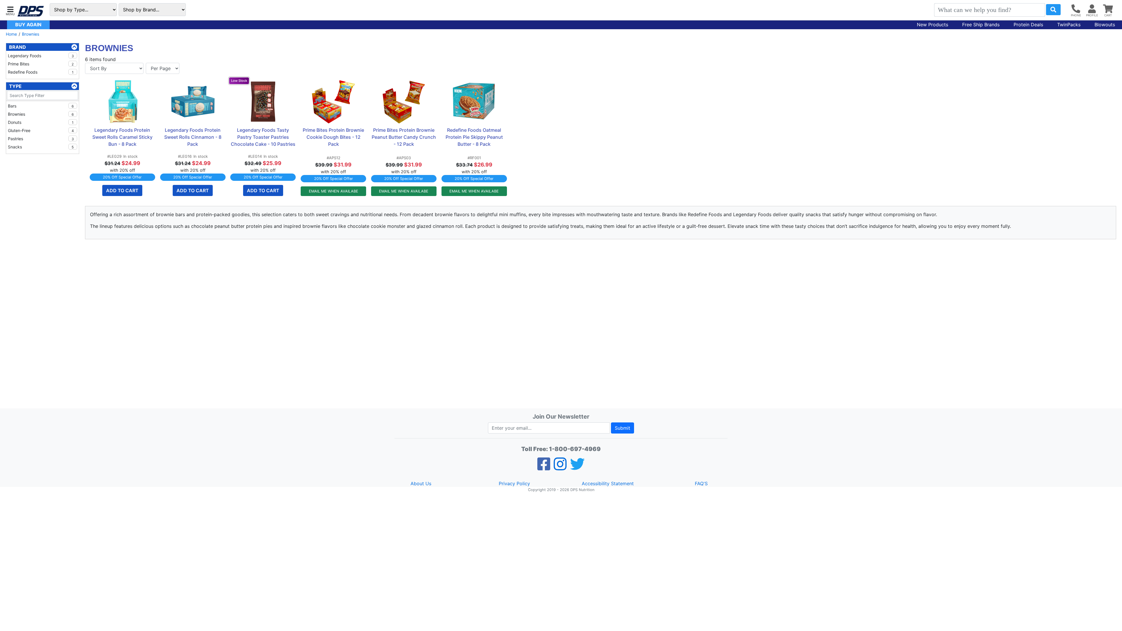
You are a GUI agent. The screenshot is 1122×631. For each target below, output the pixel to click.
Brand (17, 47)
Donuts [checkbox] (41, 122)
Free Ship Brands (981, 24)
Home (11, 34)
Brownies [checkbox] (41, 114)
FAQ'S (701, 483)
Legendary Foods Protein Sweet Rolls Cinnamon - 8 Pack (193, 137)
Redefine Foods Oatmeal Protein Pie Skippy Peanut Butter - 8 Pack (475, 137)
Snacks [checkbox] (41, 146)
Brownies (30, 34)
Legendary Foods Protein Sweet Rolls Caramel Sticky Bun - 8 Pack (123, 137)
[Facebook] (544, 468)
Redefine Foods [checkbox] (41, 72)
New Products (932, 24)
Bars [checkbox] (41, 105)
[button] (10, 10)
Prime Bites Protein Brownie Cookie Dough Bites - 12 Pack (334, 137)
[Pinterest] (560, 468)
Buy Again (28, 24)
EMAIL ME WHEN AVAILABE (333, 191)
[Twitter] (577, 468)
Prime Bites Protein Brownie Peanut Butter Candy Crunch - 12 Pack (404, 137)
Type (15, 86)
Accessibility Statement (608, 483)
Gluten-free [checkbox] (41, 130)
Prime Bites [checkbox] (41, 63)
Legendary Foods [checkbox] (41, 55)
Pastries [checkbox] (41, 138)
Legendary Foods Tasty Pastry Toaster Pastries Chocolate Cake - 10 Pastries (263, 137)
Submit (622, 428)
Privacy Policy (514, 483)
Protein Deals (1028, 24)
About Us (421, 483)
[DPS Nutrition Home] (31, 11)
